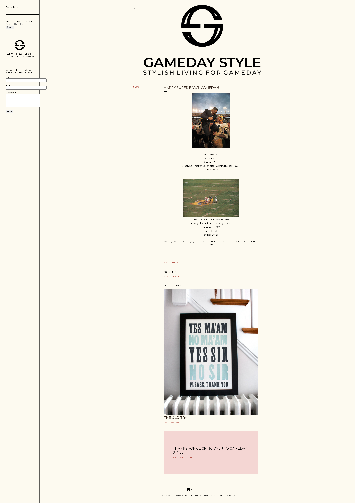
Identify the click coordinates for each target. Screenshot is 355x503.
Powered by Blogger (199, 490)
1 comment (174, 423)
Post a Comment (172, 276)
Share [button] (136, 87)
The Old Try (175, 418)
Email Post (174, 262)
